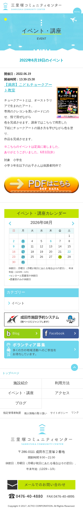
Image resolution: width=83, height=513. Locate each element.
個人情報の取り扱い (35, 413)
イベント (18, 303)
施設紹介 (20, 383)
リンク (75, 412)
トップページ (11, 373)
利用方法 (62, 383)
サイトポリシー (59, 412)
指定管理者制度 (12, 412)
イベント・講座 (21, 393)
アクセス (62, 393)
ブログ (20, 403)
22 (69, 251)
